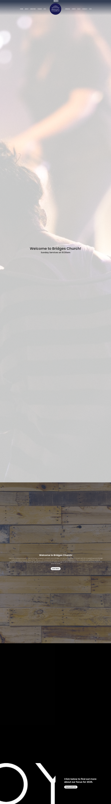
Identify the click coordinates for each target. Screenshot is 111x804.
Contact (84, 9)
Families (40, 9)
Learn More (55, 569)
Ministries (33, 9)
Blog (79, 9)
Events (74, 9)
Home (21, 9)
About (26, 9)
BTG (45, 9)
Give (90, 9)
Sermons (67, 9)
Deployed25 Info (70, 787)
